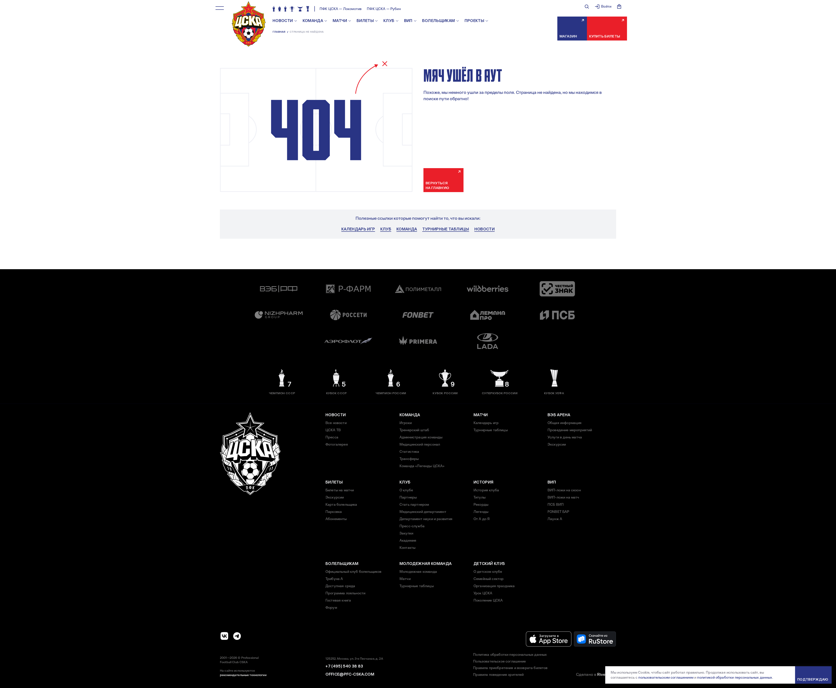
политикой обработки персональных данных (734, 677)
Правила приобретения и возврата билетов (510, 668)
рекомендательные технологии (243, 675)
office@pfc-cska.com (349, 674)
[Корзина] (619, 6)
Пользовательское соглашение (499, 661)
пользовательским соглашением (665, 677)
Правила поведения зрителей (498, 675)
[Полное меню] (220, 8)
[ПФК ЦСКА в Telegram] (237, 636)
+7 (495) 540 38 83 (344, 666)
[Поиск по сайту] (586, 6)
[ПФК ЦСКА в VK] (224, 636)
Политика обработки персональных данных (510, 655)
